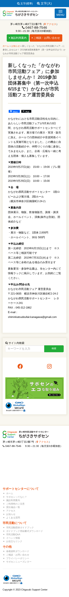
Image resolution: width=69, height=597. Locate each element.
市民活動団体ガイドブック (20, 527)
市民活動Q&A (13, 534)
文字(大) (46, 3)
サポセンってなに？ (16, 497)
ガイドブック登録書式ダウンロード (24, 531)
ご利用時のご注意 (15, 503)
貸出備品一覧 (13, 507)
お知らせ (15, 46)
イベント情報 (13, 538)
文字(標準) (26, 3)
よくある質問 (13, 517)
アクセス (51, 24)
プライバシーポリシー (17, 558)
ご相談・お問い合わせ (46, 37)
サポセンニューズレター (18, 561)
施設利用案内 (18, 37)
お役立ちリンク (14, 541)
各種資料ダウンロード (17, 551)
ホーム (6, 46)
